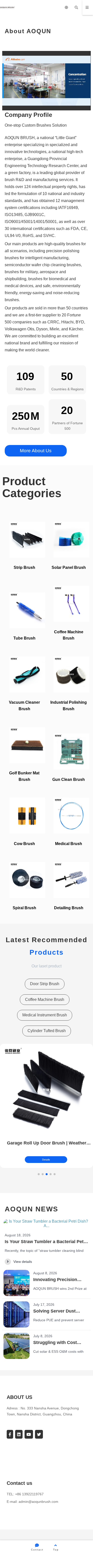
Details (46, 1159)
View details (22, 1262)
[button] (39, 1174)
